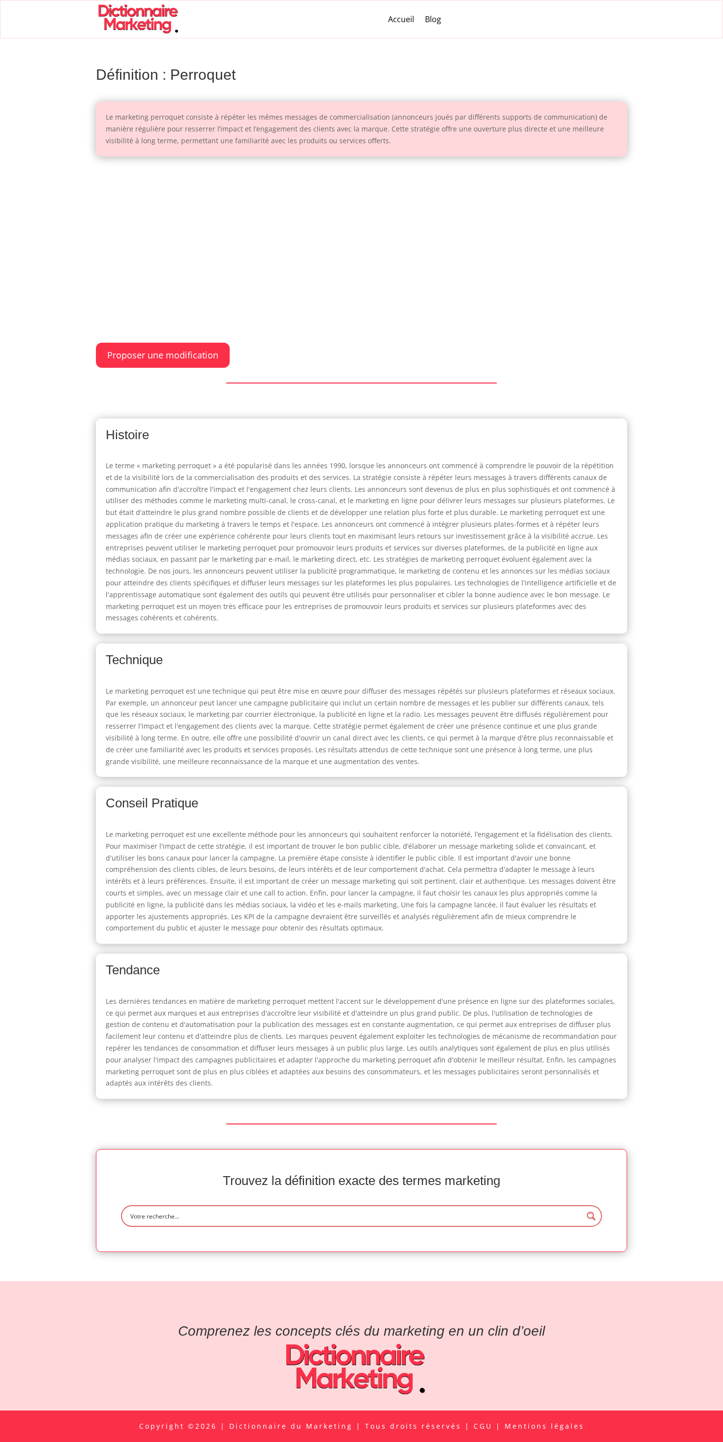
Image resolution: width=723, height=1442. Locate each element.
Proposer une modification (162, 355)
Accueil (401, 19)
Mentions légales (544, 1426)
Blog (433, 19)
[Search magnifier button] (591, 1216)
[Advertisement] (361, 240)
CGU (485, 1426)
